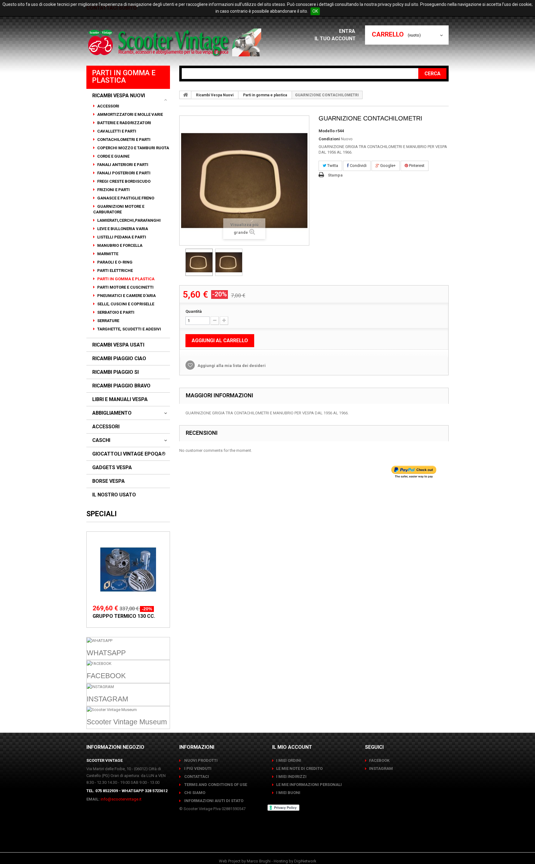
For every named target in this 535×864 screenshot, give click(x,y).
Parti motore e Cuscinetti (125, 287)
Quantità (193, 311)
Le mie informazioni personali (309, 784)
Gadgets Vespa (112, 467)
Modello (327, 131)
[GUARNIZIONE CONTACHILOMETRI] (199, 262)
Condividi (358, 165)
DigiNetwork (305, 861)
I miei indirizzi (291, 776)
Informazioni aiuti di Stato (213, 800)
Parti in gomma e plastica (125, 279)
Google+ (387, 165)
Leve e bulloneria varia (122, 228)
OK (315, 11)
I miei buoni (288, 792)
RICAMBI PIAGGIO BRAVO (121, 386)
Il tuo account (335, 38)
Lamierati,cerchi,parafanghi (128, 220)
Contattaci (196, 776)
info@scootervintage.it (121, 799)
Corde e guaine (112, 156)
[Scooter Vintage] (175, 42)
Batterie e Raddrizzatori (123, 122)
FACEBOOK (379, 760)
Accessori (107, 106)
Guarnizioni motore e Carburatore (118, 209)
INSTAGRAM (381, 768)
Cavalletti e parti (116, 131)
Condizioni (329, 139)
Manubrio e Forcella (119, 245)
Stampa (335, 175)
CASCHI (101, 440)
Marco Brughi (259, 861)
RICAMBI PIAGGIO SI (115, 372)
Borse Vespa (108, 481)
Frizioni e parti (113, 189)
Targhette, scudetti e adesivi (128, 329)
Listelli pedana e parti (121, 237)
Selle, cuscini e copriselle (125, 304)
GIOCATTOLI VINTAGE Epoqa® (129, 454)
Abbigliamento (112, 413)
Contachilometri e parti (123, 139)
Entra (347, 31)
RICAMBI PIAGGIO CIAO (119, 358)
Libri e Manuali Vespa (120, 399)
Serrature (107, 320)
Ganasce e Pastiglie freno (125, 198)
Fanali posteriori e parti (123, 173)
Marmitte (107, 253)
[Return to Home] (185, 94)
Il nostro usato (114, 495)
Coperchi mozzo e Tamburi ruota (132, 148)
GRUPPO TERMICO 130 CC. (124, 616)
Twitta (332, 165)
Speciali (101, 514)
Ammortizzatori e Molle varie (129, 114)
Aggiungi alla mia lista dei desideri (231, 365)
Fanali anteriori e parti (122, 164)
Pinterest (416, 165)
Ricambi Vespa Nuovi (118, 95)
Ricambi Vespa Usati (118, 345)
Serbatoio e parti (115, 312)
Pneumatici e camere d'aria (126, 295)
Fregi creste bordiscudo (123, 181)
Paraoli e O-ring (114, 262)
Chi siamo (194, 792)
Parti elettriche (114, 270)
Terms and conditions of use (215, 784)
